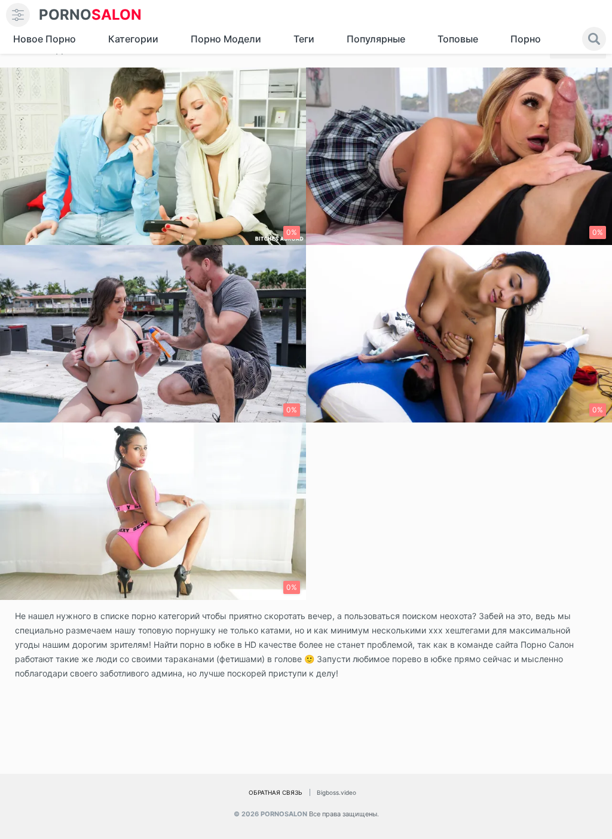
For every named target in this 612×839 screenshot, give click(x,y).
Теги (303, 39)
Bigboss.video (336, 792)
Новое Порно (44, 39)
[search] (594, 39)
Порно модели (226, 39)
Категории (133, 39)
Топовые (457, 39)
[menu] (18, 15)
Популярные (376, 39)
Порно (525, 39)
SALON (90, 14)
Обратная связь (275, 792)
